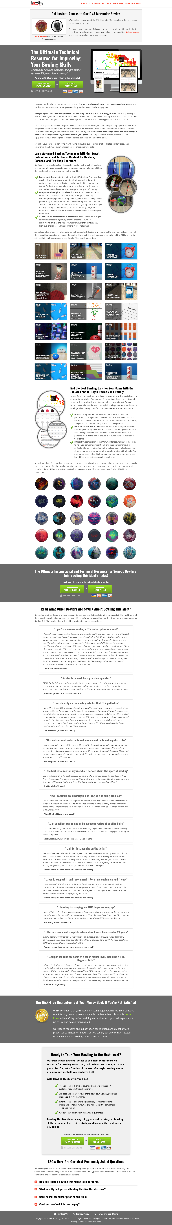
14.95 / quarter (43, 84)
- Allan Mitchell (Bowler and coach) (59, 814)
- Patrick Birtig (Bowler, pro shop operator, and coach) (68, 897)
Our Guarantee (115, 3)
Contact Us (62, 1214)
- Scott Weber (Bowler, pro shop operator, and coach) (67, 839)
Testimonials (98, 3)
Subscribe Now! (133, 3)
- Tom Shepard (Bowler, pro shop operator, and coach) (68, 869)
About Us (85, 3)
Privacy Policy (82, 1214)
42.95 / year (71, 84)
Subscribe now (41, 36)
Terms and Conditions (108, 1214)
